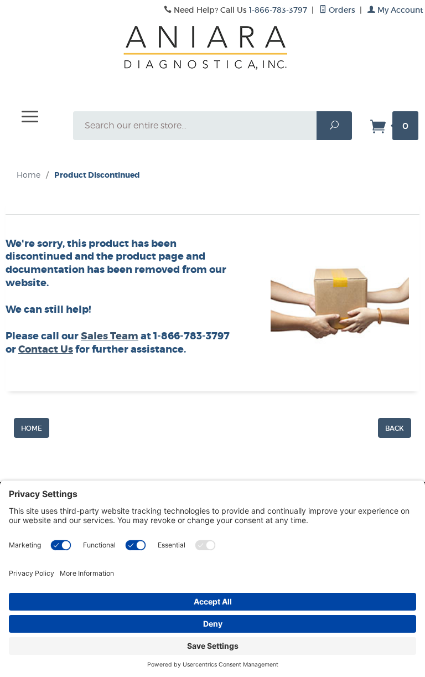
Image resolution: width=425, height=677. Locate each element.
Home (28, 174)
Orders (340, 10)
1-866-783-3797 (278, 10)
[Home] (31, 427)
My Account (399, 10)
